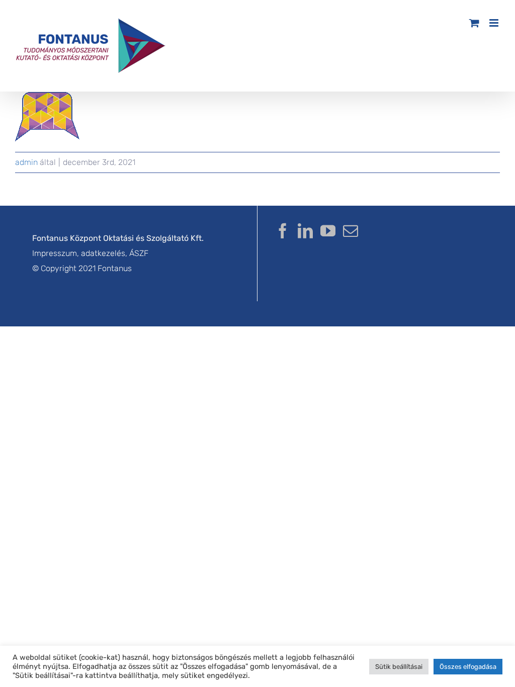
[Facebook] (282, 230)
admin (26, 162)
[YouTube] (327, 230)
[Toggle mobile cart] (474, 23)
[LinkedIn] (305, 230)
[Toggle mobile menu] (494, 23)
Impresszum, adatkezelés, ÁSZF (90, 253)
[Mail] (350, 230)
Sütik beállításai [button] (398, 666)
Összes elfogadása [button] (468, 666)
